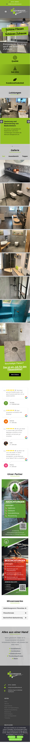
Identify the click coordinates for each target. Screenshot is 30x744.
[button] (5, 11)
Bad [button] (3, 156)
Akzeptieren (11, 737)
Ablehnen (19, 737)
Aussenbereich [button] (14, 156)
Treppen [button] (25, 156)
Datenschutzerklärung (15, 739)
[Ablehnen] (27, 733)
